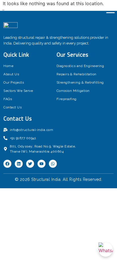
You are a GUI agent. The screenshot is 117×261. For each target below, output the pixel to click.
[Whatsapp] (53, 164)
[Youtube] (41, 164)
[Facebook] (7, 164)
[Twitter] (30, 164)
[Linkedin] (19, 164)
